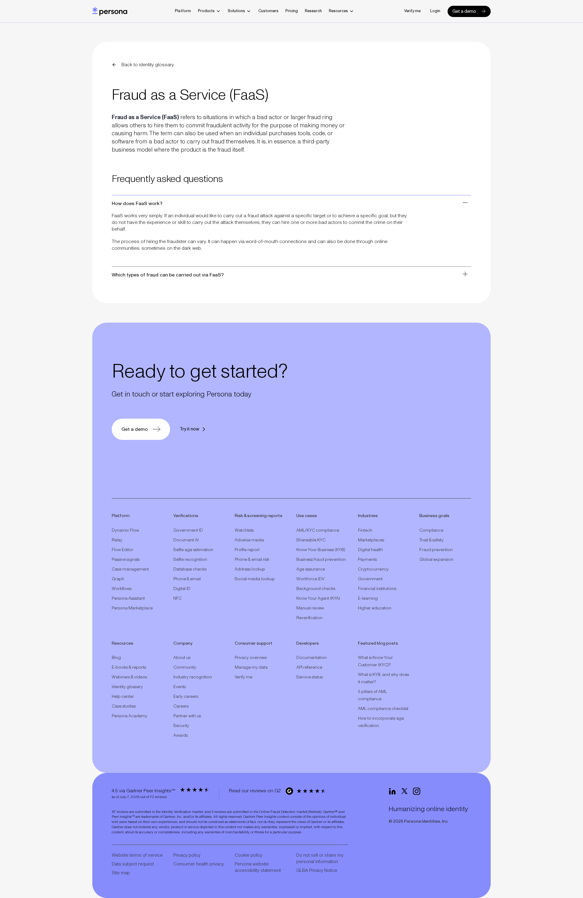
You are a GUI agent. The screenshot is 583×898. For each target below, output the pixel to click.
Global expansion (436, 559)
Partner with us (187, 716)
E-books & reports (129, 667)
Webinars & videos (129, 677)
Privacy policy (186, 855)
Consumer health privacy (198, 864)
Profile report (247, 550)
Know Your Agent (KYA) (318, 598)
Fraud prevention (436, 550)
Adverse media (249, 540)
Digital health (370, 550)
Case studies (124, 706)
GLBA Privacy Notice (316, 870)
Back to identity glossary (147, 64)
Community (184, 667)
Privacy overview (251, 658)
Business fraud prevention (321, 559)
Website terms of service (137, 855)
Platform (183, 11)
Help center (123, 696)
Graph (118, 579)
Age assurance (310, 569)
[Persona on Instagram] (416, 791)
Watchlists (244, 530)
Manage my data (251, 667)
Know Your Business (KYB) (320, 550)
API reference (309, 667)
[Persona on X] (404, 791)
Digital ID (181, 589)
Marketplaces (371, 540)
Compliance (431, 530)
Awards (180, 735)
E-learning (368, 598)
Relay (117, 540)
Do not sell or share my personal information (319, 858)
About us (181, 658)
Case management (130, 569)
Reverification (309, 618)
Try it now (189, 429)
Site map (121, 873)
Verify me (412, 11)
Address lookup (250, 569)
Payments (367, 559)
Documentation (311, 658)
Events (179, 687)
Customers (268, 11)
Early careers (185, 696)
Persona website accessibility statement (258, 867)
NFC (177, 598)
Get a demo (464, 11)
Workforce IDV (310, 579)
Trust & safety (431, 540)
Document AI (186, 540)
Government (370, 579)
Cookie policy (248, 855)
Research (313, 11)
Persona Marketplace (132, 608)
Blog (116, 658)
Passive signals (126, 559)
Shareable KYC (311, 540)
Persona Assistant (128, 598)
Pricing (291, 11)
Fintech (365, 530)
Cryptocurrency (373, 569)
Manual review (310, 608)
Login (435, 11)
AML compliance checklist (383, 709)
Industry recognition (192, 677)
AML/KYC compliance (317, 530)
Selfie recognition (190, 559)
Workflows (121, 589)
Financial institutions (377, 589)
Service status (309, 677)
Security (181, 726)
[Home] (109, 11)
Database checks (189, 569)
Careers (181, 706)
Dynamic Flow (125, 530)
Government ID (188, 530)
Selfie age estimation (193, 550)
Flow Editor (122, 550)
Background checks (315, 589)
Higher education (374, 608)
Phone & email (187, 579)
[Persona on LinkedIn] (392, 791)
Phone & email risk (252, 559)
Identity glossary (127, 687)
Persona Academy (129, 716)
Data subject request (133, 864)
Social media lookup (255, 579)
